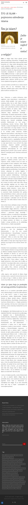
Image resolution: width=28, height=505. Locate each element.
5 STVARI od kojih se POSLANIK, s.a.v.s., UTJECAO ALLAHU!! (13, 405)
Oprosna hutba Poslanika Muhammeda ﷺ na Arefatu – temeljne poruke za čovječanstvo (12, 414)
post (22, 479)
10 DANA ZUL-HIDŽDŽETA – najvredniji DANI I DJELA (11, 407)
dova (22, 459)
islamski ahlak (16, 466)
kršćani (20, 470)
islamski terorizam (20, 468)
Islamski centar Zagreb (8, 468)
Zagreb (4, 488)
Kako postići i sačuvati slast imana (8, 411)
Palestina (16, 479)
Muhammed (15, 475)
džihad (20, 461)
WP (9, 498)
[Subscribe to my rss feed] (12, 502)
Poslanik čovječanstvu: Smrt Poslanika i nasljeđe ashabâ (13, 409)
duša (10, 461)
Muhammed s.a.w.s (7, 477)
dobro (11, 457)
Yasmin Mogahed (17, 486)
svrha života (21, 483)
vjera (9, 486)
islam (12, 463)
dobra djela (5, 457)
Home (2, 7)
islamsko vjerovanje (8, 470)
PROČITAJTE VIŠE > (5, 435)
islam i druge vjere (20, 463)
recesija (23, 481)
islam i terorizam (7, 466)
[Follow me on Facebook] (15, 502)
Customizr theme (20, 498)
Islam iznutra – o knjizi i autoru (10, 7)
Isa (8, 463)
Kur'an (4, 472)
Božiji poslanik (10, 455)
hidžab (4, 463)
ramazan (17, 481)
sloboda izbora (6, 483)
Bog (4, 455)
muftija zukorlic (6, 475)
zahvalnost (10, 488)
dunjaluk (5, 461)
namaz (22, 477)
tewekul (5, 486)
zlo (19, 488)
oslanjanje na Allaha (8, 479)
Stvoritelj (14, 483)
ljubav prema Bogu (12, 472)
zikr (16, 488)
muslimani (16, 477)
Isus (15, 470)
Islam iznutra (11, 496)
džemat (15, 461)
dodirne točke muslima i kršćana (11, 459)
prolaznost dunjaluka (8, 481)
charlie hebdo (18, 455)
